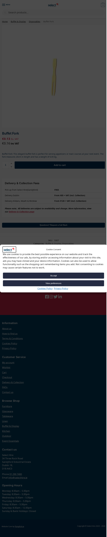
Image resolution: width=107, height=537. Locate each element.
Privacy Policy (61, 288)
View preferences (53, 283)
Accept (53, 275)
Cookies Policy (45, 288)
